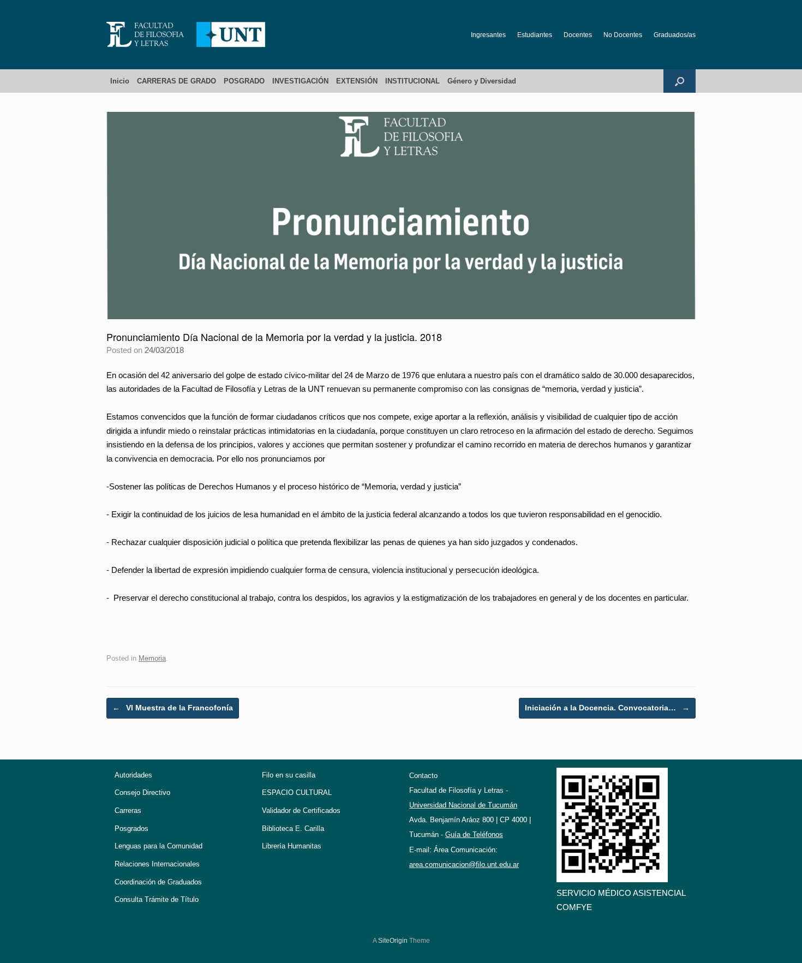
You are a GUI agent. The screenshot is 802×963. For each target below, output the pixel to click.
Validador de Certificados (301, 810)
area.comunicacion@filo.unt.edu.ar (464, 864)
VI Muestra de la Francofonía (172, 707)
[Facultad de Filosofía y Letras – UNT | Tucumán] (186, 34)
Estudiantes (534, 35)
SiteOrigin (393, 940)
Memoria (152, 658)
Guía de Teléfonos (474, 834)
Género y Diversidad (481, 81)
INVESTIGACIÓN (300, 81)
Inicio (119, 81)
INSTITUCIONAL (412, 81)
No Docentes (622, 35)
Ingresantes (488, 35)
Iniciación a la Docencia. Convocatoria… (607, 707)
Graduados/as (675, 35)
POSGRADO (244, 81)
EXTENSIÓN (357, 81)
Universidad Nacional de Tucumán (463, 805)
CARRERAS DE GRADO (176, 81)
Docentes (578, 35)
